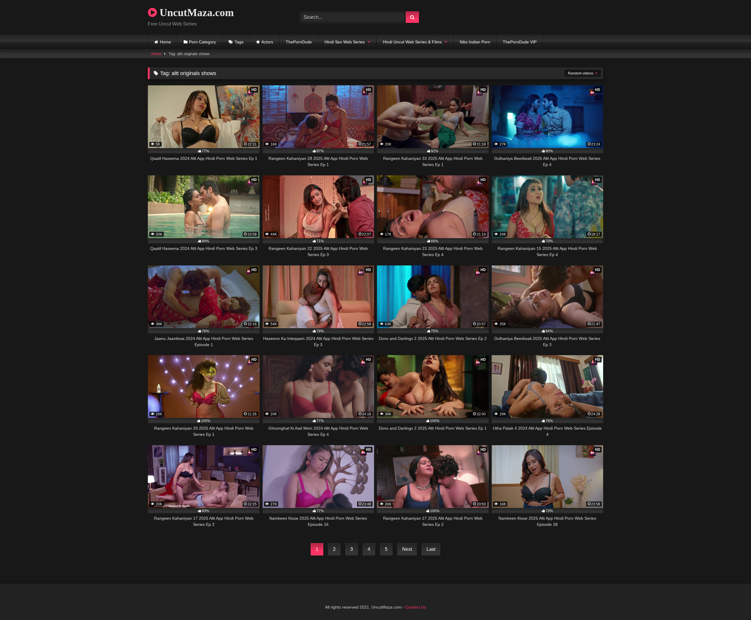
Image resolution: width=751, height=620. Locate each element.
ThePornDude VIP (520, 42)
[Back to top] (732, 602)
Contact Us (415, 607)
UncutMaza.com (195, 12)
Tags (239, 42)
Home (165, 42)
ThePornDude (299, 42)
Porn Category (202, 42)
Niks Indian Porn (475, 42)
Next (407, 549)
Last (431, 549)
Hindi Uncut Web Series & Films (412, 42)
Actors (267, 42)
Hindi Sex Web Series (344, 42)
